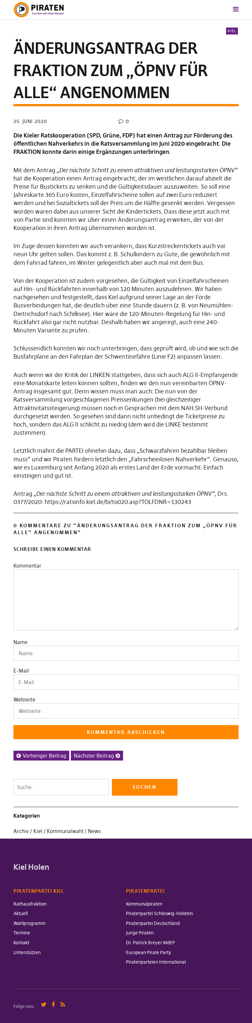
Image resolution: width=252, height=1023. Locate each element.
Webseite (24, 699)
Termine (21, 933)
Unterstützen (27, 952)
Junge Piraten (140, 933)
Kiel (232, 31)
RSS (63, 1005)
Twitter (44, 1005)
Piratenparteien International (156, 962)
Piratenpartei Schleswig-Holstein (159, 913)
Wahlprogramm (29, 923)
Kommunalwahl (65, 831)
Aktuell (20, 913)
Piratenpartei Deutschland (153, 923)
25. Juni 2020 (30, 121)
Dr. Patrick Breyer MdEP (150, 943)
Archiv (21, 831)
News (94, 831)
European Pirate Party (148, 952)
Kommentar (27, 565)
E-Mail (21, 670)
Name (20, 642)
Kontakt (21, 943)
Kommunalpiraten (144, 904)
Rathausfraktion (30, 904)
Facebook (53, 1005)
